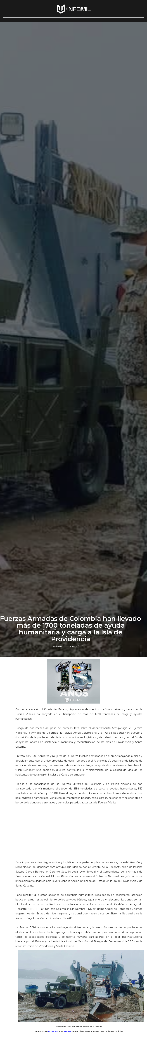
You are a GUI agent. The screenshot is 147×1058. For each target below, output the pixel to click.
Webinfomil (59, 646)
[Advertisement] (79, 830)
